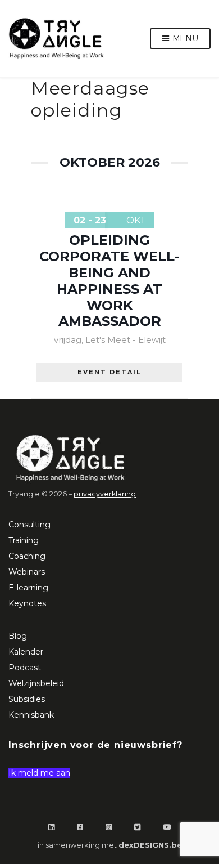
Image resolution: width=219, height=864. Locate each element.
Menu (184, 38)
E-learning (28, 588)
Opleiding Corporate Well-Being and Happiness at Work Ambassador (109, 280)
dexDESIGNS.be (150, 844)
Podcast (24, 667)
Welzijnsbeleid (36, 683)
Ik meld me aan (39, 773)
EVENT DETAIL (109, 372)
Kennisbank (31, 715)
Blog (17, 636)
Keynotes (27, 603)
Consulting (29, 525)
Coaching (26, 556)
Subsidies (26, 699)
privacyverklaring (105, 494)
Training (23, 540)
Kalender (25, 652)
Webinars (26, 572)
